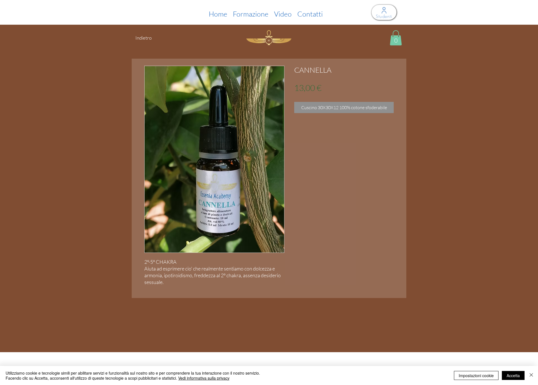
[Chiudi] (531, 375)
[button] (395, 37)
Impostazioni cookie (476, 375)
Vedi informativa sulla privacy (203, 378)
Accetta (513, 375)
